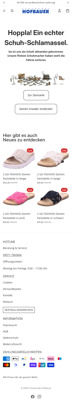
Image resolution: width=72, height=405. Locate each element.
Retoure (8, 301)
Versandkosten (12, 289)
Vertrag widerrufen (19, 310)
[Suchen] (12, 11)
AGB (5, 331)
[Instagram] (39, 396)
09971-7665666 (12, 255)
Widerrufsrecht (12, 344)
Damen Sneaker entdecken (36, 109)
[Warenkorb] (68, 11)
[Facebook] (32, 396)
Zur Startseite (36, 95)
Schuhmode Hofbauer (40, 388)
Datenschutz (10, 338)
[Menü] (4, 10)
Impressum (10, 325)
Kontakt (7, 295)
